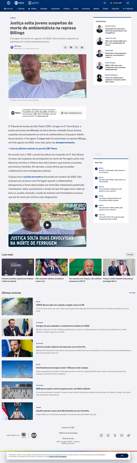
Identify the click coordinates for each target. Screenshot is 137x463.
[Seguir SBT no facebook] (108, 435)
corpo (42, 138)
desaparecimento (65, 142)
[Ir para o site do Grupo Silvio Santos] (18, 435)
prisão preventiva (33, 176)
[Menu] (127, 3)
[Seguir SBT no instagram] (101, 435)
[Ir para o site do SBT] (34, 435)
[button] (18, 274)
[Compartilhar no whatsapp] (65, 47)
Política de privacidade (68, 433)
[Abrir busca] (105, 3)
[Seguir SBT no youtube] (122, 435)
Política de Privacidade (57, 456)
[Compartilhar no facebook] (71, 47)
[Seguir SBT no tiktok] (128, 435)
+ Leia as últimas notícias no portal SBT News (32, 148)
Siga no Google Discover (73, 113)
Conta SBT (117, 3)
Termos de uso (68, 438)
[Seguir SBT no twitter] (115, 435)
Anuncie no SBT (68, 428)
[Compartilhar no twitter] (76, 47)
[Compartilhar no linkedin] (82, 47)
